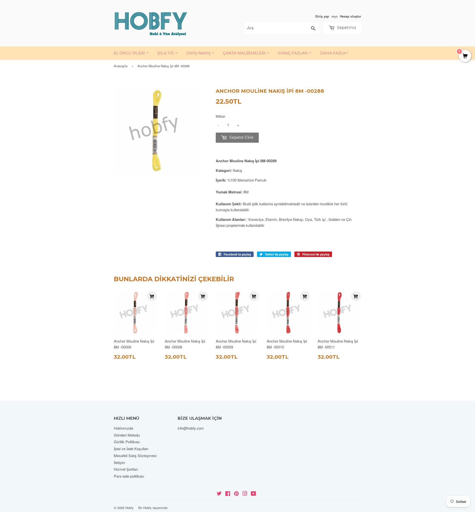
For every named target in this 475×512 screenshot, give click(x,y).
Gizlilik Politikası (127, 441)
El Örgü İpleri (130, 53)
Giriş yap (322, 16)
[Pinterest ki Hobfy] (236, 493)
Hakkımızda (123, 428)
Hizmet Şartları (126, 469)
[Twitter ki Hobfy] (219, 493)
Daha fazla (333, 53)
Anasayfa (120, 66)
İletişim (119, 462)
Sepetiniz (346, 27)
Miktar (220, 116)
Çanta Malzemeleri (245, 53)
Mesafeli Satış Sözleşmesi (135, 455)
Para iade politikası (129, 476)
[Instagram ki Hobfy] (244, 493)
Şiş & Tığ (166, 53)
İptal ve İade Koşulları (131, 448)
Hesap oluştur (350, 16)
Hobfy (129, 507)
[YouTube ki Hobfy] (253, 493)
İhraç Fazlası (293, 53)
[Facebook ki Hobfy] (227, 493)
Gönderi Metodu (127, 435)
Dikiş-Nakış (199, 53)
